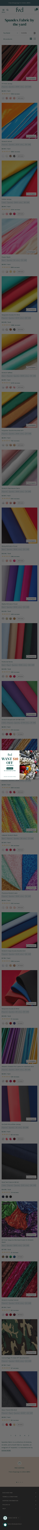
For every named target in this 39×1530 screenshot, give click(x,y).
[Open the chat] (5, 1525)
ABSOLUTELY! (10, 768)
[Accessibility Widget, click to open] (5, 1518)
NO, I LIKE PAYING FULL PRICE (10, 770)
